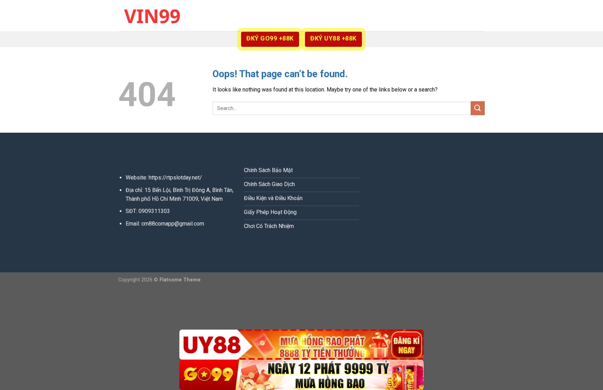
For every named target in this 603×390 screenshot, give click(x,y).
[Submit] (478, 108)
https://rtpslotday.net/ (175, 177)
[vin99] (153, 15)
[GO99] (301, 375)
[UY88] (301, 345)
